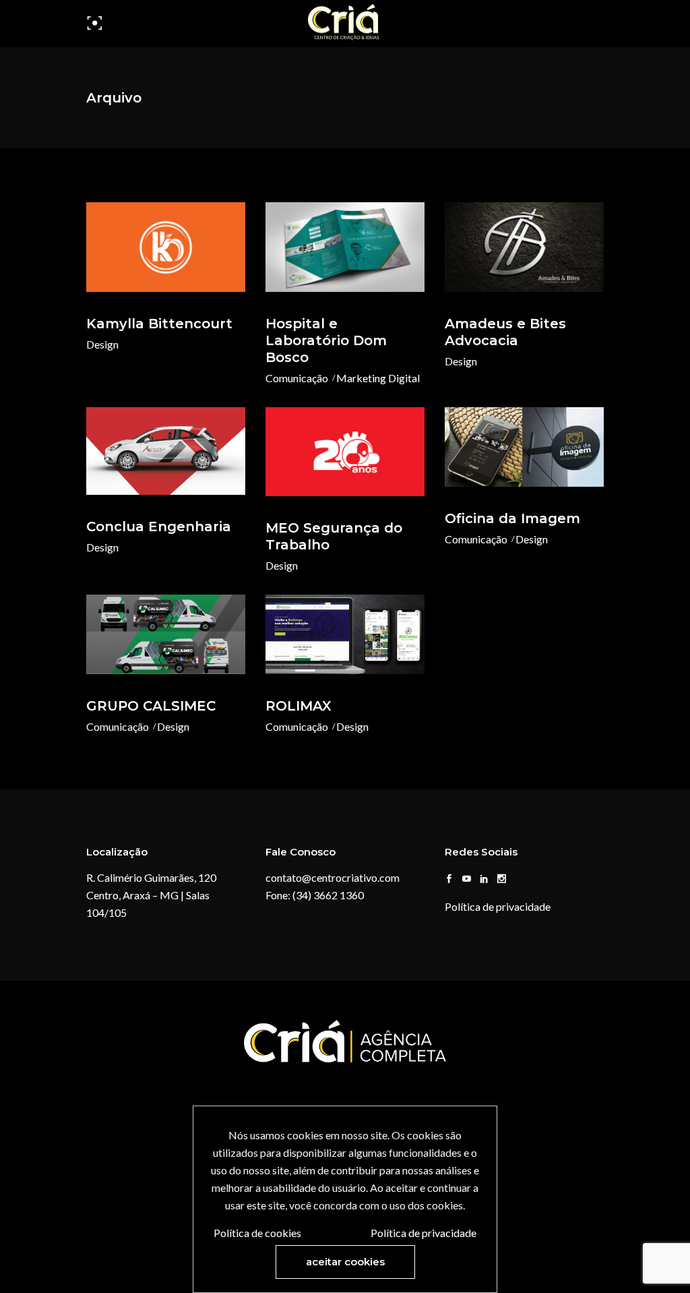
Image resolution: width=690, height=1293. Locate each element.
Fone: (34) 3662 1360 (314, 895)
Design (102, 344)
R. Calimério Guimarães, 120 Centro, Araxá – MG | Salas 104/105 (151, 895)
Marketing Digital (378, 377)
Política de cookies (257, 1232)
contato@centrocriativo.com (332, 877)
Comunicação (296, 377)
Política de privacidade (498, 906)
